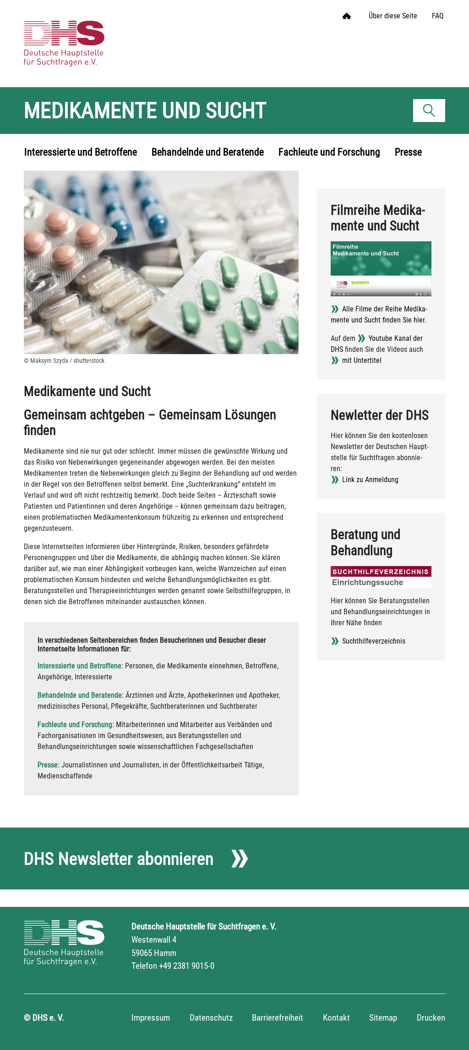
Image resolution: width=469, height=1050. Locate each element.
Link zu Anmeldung (370, 479)
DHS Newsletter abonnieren (118, 858)
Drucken (431, 1017)
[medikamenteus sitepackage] (76, 34)
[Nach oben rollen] (449, 1030)
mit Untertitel (362, 360)
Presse (48, 765)
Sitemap (383, 1017)
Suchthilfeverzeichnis (373, 641)
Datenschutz (211, 1017)
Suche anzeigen (432, 112)
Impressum (150, 1017)
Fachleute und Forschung (75, 724)
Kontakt (336, 1017)
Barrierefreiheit (277, 1017)
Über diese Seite (393, 15)
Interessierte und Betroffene (79, 665)
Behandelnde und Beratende (80, 695)
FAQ (438, 15)
